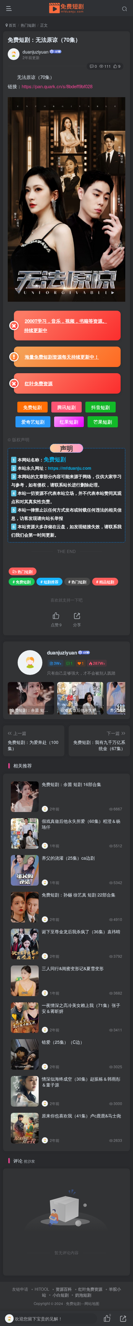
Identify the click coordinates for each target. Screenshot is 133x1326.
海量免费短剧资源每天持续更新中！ (62, 356)
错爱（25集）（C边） (63, 1042)
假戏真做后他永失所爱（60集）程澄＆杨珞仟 (81, 824)
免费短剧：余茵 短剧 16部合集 (71, 784)
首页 (12, 25)
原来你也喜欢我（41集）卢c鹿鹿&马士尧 (81, 1115)
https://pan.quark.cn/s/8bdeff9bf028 (57, 86)
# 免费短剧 (22, 581)
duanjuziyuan (36, 52)
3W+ (58, 663)
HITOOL (42, 1289)
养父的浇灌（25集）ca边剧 (68, 858)
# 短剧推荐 (49, 581)
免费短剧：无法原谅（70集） (44, 40)
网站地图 (91, 1303)
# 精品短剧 (105, 581)
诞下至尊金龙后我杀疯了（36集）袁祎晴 (81, 931)
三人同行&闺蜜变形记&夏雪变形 (73, 968)
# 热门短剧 (77, 581)
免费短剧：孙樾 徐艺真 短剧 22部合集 (78, 895)
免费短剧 (73, 1303)
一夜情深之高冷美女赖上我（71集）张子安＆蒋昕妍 (81, 1008)
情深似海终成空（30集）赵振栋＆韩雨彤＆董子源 (81, 1082)
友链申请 (20, 1289)
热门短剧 (28, 25)
